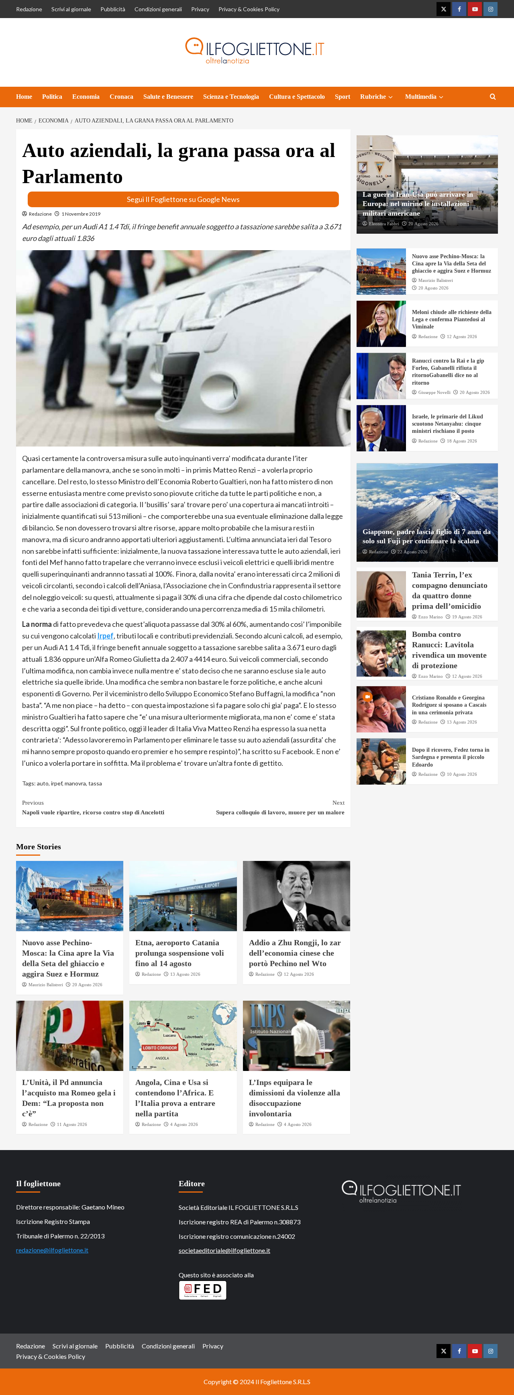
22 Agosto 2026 (413, 551)
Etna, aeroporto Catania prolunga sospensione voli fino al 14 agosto (179, 953)
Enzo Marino (430, 617)
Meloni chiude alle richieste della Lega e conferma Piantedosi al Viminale (452, 320)
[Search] (493, 97)
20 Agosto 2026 (87, 984)
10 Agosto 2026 (462, 774)
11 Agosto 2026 (72, 1124)
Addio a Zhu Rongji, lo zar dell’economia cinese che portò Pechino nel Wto (295, 953)
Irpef (105, 635)
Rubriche (373, 96)
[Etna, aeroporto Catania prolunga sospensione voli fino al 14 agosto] (183, 896)
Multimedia (420, 96)
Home (24, 96)
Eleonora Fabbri (384, 224)
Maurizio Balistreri (46, 984)
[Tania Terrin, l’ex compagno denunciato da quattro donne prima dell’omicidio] (381, 594)
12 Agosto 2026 (299, 974)
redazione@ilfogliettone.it (52, 1250)
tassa (95, 783)
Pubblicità (112, 9)
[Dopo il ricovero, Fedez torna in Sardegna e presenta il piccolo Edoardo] (381, 761)
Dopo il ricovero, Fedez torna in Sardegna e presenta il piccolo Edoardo (451, 757)
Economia (86, 96)
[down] (390, 97)
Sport (342, 96)
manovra (75, 783)
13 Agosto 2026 (185, 974)
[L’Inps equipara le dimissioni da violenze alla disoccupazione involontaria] (296, 1036)
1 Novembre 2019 (80, 214)
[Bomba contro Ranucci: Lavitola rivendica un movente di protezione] (381, 653)
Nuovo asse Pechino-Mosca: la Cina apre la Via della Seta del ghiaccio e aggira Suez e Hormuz (451, 264)
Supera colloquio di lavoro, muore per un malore (280, 807)
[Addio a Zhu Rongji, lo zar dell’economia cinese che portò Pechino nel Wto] (296, 896)
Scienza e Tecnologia (231, 96)
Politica (52, 96)
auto (43, 783)
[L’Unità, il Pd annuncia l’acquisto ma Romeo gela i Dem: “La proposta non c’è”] (69, 1036)
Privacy (200, 9)
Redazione (29, 9)
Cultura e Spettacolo (297, 96)
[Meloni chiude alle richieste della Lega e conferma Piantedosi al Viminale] (381, 324)
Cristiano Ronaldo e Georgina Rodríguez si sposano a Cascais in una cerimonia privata (449, 705)
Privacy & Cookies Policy (248, 9)
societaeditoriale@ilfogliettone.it (224, 1250)
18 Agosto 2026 (462, 440)
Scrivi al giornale (71, 9)
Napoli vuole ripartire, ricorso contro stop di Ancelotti (93, 807)
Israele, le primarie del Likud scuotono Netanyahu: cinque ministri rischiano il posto (447, 424)
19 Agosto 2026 (467, 617)
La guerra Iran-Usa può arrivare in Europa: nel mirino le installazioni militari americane (418, 204)
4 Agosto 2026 (184, 1124)
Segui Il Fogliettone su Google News (183, 199)
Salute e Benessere (168, 96)
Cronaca (121, 96)
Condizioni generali (158, 9)
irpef (56, 783)
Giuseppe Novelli (434, 392)
